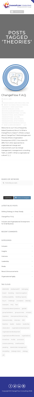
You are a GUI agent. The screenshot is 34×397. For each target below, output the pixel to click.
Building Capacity (21, 297)
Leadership (5, 261)
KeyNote (5, 324)
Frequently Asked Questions (12, 107)
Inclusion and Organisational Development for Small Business (16, 223)
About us (7, 105)
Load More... (8, 197)
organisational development (13, 115)
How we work (7, 109)
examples (5, 304)
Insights (4, 251)
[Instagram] (23, 387)
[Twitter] (15, 387)
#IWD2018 (5, 289)
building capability (8, 297)
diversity (28, 300)
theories (5, 123)
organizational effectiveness (13, 121)
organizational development (13, 119)
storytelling (5, 351)
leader (12, 324)
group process (19, 312)
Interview (5, 256)
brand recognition (21, 293)
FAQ (26, 105)
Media (4, 266)
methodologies (7, 111)
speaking (5, 347)
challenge (11, 300)
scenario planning (7, 343)
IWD (23, 320)
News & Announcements (12, 125)
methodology (18, 111)
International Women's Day (19, 316)
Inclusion (4, 246)
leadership (26, 324)
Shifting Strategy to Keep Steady (12, 211)
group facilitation (7, 312)
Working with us (20, 123)
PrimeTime (5, 339)
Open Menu (19, 11)
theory (10, 123)
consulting (15, 105)
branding (11, 293)
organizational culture (11, 117)
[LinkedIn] (19, 387)
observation (6, 328)
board (4, 293)
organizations (26, 335)
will (3, 355)
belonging (25, 289)
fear (16, 304)
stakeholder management (18, 347)
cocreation (20, 300)
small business (19, 343)
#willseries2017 (15, 289)
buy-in (4, 300)
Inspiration (5, 316)
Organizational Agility (8, 276)
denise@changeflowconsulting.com (15, 103)
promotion (20, 339)
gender (24, 308)
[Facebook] (10, 387)
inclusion (15, 109)
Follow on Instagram (23, 197)
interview (17, 320)
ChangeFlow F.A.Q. (13, 95)
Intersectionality (7, 320)
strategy (25, 351)
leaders (18, 324)
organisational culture (17, 113)
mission (4, 113)
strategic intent (16, 351)
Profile (13, 339)
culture (22, 105)
